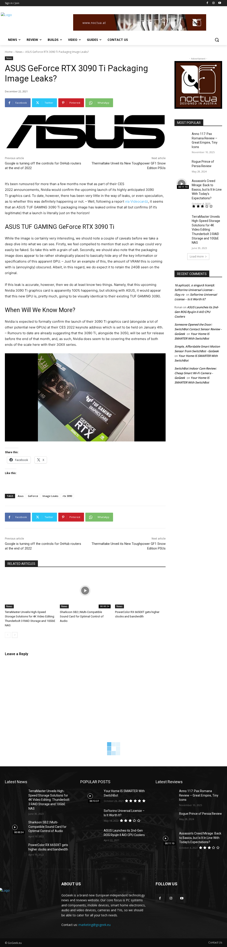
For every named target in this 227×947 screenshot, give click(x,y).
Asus (20, 496)
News (19, 52)
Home (9, 52)
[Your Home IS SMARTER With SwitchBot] (90, 796)
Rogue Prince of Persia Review (200, 813)
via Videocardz (136, 201)
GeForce (33, 496)
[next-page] (15, 635)
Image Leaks (50, 496)
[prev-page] (7, 635)
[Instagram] (213, 3)
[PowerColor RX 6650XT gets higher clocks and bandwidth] (140, 590)
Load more (197, 256)
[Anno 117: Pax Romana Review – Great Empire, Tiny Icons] (181, 137)
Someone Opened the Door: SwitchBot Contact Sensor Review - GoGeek (198, 329)
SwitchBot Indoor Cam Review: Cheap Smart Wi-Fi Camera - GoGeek (195, 373)
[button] (216, 39)
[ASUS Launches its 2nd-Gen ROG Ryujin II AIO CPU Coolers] (90, 835)
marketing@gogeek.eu (94, 925)
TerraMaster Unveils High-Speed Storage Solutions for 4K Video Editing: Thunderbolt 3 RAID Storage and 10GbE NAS (206, 230)
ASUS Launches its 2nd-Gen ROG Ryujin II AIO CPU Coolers (196, 311)
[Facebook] (207, 3)
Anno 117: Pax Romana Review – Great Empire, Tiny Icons (198, 795)
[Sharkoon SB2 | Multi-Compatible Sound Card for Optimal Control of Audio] (85, 590)
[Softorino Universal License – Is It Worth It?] (90, 816)
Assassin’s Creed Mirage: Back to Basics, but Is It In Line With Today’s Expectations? (207, 189)
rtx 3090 (67, 496)
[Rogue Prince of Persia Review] (181, 165)
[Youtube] (219, 3)
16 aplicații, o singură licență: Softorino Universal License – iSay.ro (194, 290)
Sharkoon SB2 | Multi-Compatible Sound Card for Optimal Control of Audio (82, 616)
